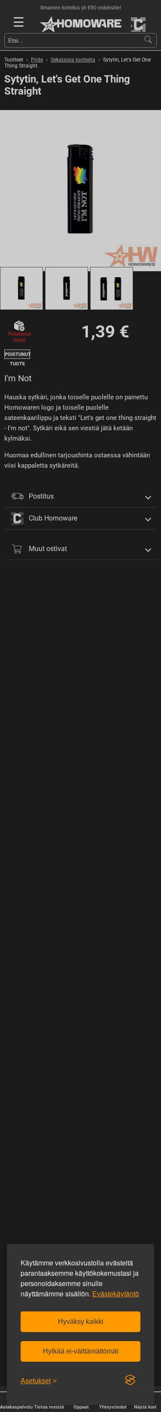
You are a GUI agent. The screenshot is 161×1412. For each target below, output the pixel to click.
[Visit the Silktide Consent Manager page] (130, 1380)
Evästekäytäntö (115, 1294)
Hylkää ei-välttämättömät (80, 1351)
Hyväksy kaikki (80, 1321)
